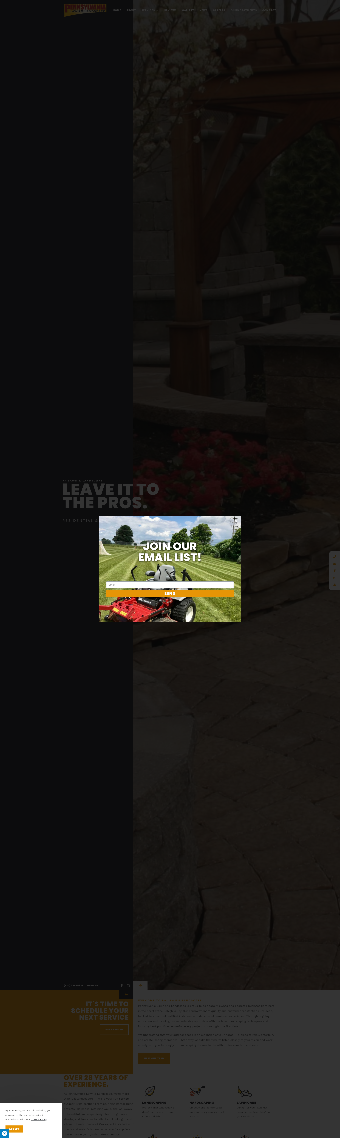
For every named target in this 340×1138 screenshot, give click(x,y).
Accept (14, 1128)
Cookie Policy (39, 1119)
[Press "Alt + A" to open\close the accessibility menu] (4, 1133)
